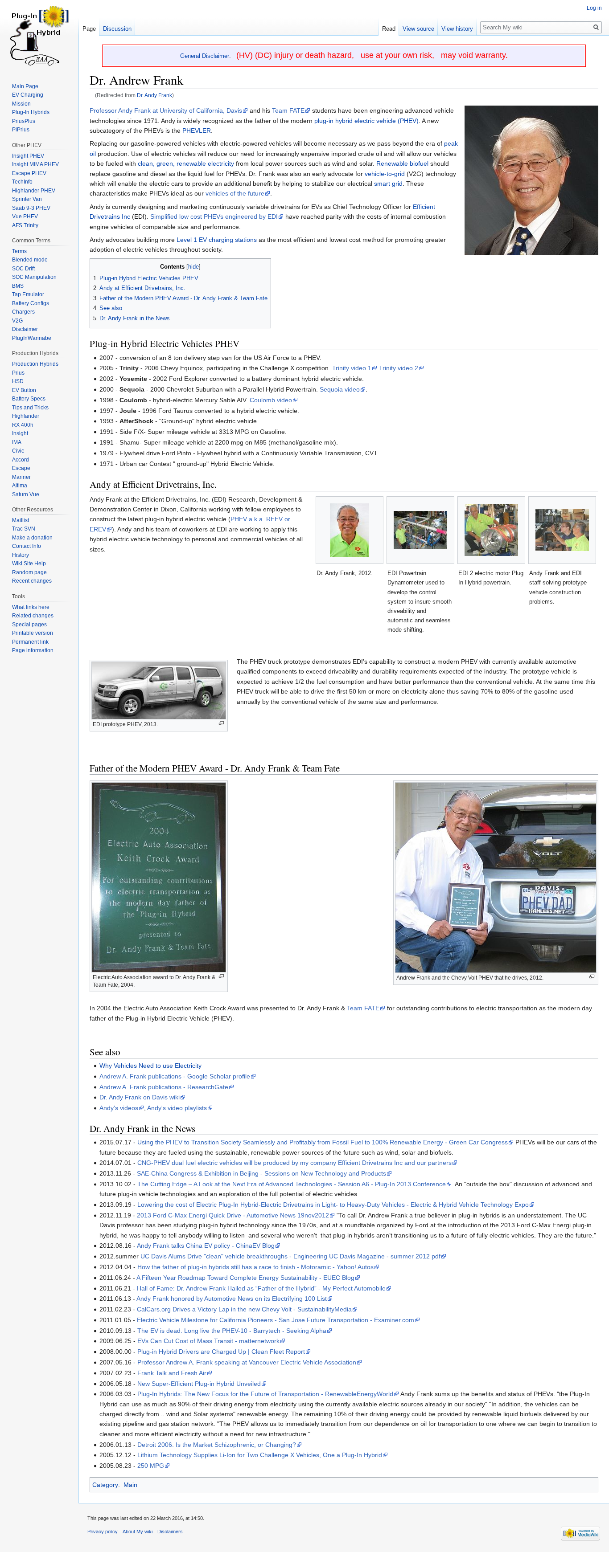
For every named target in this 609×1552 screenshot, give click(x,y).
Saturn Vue (25, 494)
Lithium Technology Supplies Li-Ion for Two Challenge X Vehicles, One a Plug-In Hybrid (259, 1454)
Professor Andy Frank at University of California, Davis (166, 110)
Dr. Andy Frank (154, 95)
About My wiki (137, 1531)
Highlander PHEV (33, 191)
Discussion (117, 28)
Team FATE (288, 110)
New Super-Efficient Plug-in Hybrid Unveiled (199, 1383)
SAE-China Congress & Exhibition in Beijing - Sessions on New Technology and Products (261, 1173)
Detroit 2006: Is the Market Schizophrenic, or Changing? (216, 1444)
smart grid (388, 183)
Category (105, 1484)
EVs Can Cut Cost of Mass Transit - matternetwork (208, 1340)
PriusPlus (23, 121)
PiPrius (20, 130)
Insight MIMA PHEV (35, 164)
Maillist (20, 520)
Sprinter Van (27, 199)
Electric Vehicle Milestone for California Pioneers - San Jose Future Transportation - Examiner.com (275, 1319)
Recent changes (32, 581)
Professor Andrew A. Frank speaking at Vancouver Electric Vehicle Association (246, 1362)
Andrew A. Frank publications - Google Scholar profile (174, 1076)
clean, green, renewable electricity (186, 163)
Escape (21, 468)
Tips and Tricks (30, 407)
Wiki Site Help (29, 563)
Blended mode (30, 260)
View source (418, 28)
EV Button (24, 390)
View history (457, 28)
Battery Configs (30, 303)
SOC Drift (23, 268)
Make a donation (32, 538)
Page (89, 28)
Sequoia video (340, 389)
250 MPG (150, 1465)
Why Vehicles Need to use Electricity (150, 1065)
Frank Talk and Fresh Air (171, 1372)
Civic (18, 451)
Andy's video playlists (177, 1107)
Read (388, 28)
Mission (21, 104)
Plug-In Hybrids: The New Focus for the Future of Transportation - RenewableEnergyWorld (265, 1393)
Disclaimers (170, 1531)
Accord (20, 460)
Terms (19, 251)
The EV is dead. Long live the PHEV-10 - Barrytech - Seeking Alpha (231, 1330)
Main (130, 1484)
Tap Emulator (28, 294)
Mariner (21, 477)
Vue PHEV (25, 216)
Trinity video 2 (398, 368)
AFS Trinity (25, 225)
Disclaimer (25, 329)
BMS (18, 286)
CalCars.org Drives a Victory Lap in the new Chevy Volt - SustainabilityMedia (244, 1309)
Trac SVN (23, 529)
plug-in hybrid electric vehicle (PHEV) (366, 120)
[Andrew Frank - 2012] (531, 180)
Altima (19, 485)
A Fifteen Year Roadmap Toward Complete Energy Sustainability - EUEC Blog (245, 1277)
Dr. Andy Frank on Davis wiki (139, 1097)
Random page (29, 572)
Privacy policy (102, 1531)
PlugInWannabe (31, 338)
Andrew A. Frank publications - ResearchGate (163, 1086)
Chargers (23, 312)
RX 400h (22, 425)
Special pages (29, 624)
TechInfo (22, 182)
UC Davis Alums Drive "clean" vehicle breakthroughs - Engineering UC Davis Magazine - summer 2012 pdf (290, 1256)
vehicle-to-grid (385, 173)
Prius (18, 373)
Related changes (32, 616)
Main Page (25, 86)
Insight (20, 433)
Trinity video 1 (351, 368)
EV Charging (27, 95)
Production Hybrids (35, 364)
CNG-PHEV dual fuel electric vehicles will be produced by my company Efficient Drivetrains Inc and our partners (294, 1162)
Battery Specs (28, 399)
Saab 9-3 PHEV (31, 208)
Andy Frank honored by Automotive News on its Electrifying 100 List (231, 1298)
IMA (16, 442)
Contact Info (26, 546)
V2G (17, 321)
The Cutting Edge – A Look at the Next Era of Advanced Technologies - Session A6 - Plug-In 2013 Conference (291, 1184)
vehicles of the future (235, 193)
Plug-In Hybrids (30, 112)
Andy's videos (118, 1107)
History (20, 555)
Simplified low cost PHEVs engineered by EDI (214, 216)
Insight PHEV (28, 156)
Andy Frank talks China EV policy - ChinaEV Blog (206, 1245)
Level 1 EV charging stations (217, 239)
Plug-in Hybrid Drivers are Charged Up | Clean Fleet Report (221, 1351)
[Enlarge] (221, 723)
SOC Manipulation (34, 277)
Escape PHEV (29, 173)
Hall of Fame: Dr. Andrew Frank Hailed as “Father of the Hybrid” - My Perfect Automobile (261, 1288)
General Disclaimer (204, 56)
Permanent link (30, 642)
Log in (594, 8)
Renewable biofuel (402, 163)
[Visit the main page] (39, 35)
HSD (18, 381)
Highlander (25, 416)
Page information (32, 650)
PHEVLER (196, 130)
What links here (30, 607)
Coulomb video (271, 400)
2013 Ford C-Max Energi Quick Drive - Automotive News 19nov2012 (233, 1215)
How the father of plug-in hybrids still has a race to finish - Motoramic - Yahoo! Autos (255, 1266)
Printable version (32, 633)
